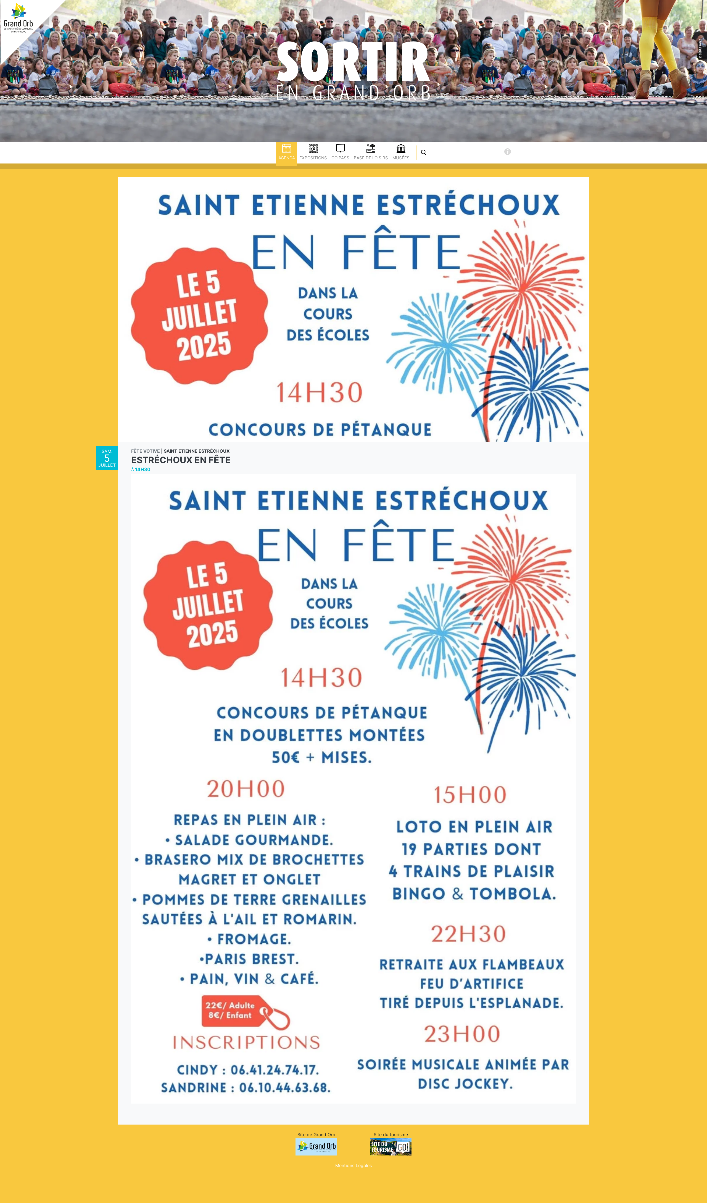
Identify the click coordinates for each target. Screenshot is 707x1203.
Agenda (286, 157)
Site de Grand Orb (316, 1134)
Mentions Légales (353, 1165)
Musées (401, 157)
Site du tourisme (391, 1134)
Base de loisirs (371, 157)
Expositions (313, 157)
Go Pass (340, 157)
